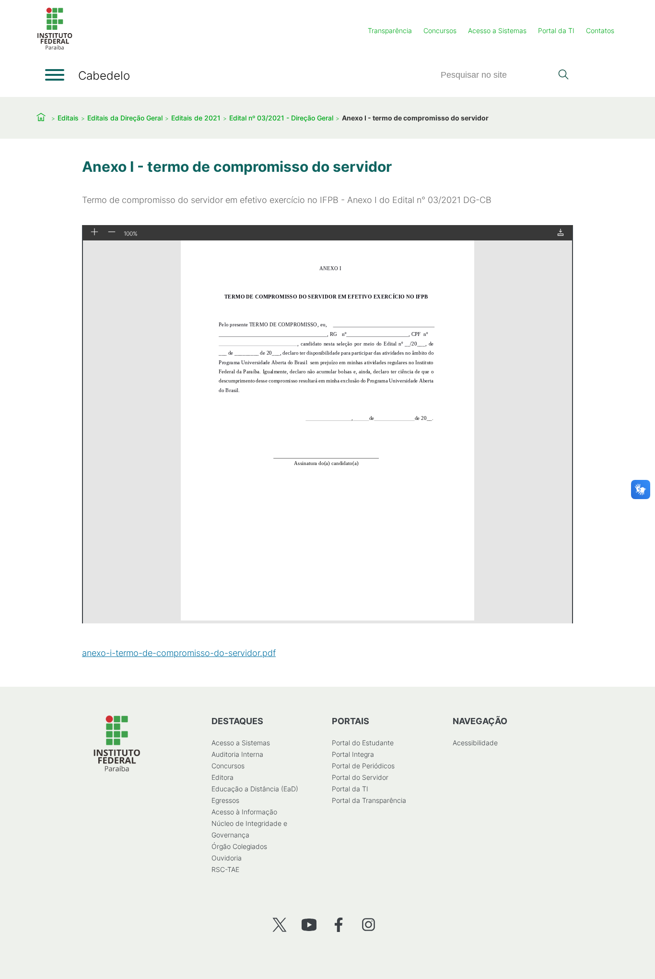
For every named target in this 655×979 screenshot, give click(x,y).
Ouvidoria (226, 858)
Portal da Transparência (369, 800)
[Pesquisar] (563, 75)
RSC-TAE (225, 869)
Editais (68, 118)
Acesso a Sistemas (497, 30)
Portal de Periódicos (363, 766)
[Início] (54, 48)
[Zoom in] (94, 232)
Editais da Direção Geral (125, 118)
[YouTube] (309, 924)
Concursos (439, 30)
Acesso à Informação (244, 812)
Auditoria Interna (237, 754)
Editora (222, 777)
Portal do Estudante (363, 743)
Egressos (225, 800)
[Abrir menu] (54, 75)
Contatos (600, 30)
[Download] (560, 233)
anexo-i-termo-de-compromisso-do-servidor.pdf (179, 653)
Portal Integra (353, 754)
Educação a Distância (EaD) (254, 789)
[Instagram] (368, 924)
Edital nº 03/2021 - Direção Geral (281, 118)
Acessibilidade (475, 743)
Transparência (390, 30)
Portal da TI (556, 30)
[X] (279, 924)
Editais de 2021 (196, 118)
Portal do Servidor (360, 777)
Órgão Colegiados (239, 846)
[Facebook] (339, 924)
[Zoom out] (112, 232)
